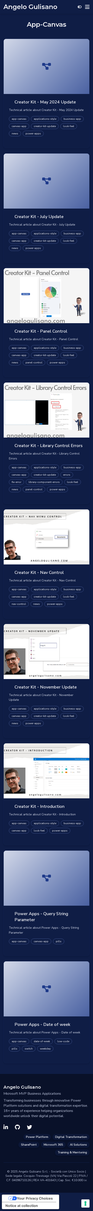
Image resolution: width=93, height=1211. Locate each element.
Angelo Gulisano (30, 7)
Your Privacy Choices (35, 1198)
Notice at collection (21, 1205)
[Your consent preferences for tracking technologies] (85, 1203)
